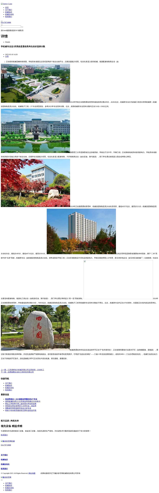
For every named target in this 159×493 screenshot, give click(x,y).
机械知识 (4, 459)
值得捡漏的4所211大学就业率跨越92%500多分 (22, 401)
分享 (7, 56)
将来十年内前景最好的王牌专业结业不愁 (20, 410)
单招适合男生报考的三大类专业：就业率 (20, 406)
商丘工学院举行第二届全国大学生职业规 (20, 404)
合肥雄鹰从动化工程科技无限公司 (21, 372)
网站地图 (31, 473)
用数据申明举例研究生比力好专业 (18, 408)
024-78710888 (6, 22)
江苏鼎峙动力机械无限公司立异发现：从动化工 (26, 370)
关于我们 (4, 455)
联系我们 (4, 435)
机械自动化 (5, 464)
